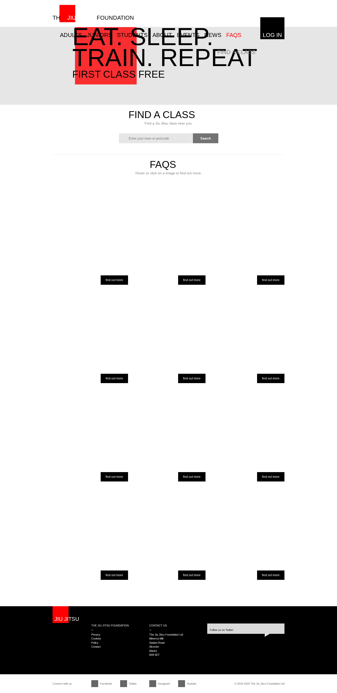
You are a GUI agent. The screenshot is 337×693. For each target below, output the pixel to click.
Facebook (106, 683)
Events (188, 35)
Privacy (95, 634)
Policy (94, 642)
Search (205, 138)
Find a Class (236, 52)
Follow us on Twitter (221, 629)
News (212, 35)
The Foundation (93, 18)
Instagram (164, 683)
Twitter (133, 683)
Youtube (191, 683)
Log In (272, 35)
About (162, 35)
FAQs (233, 35)
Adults (71, 35)
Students (132, 35)
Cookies (96, 638)
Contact (96, 646)
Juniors (99, 35)
